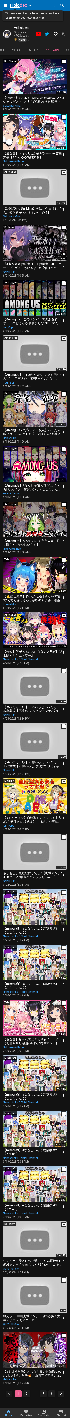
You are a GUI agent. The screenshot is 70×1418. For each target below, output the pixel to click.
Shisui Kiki (9, 271)
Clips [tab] (16, 50)
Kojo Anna (25, 28)
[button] (21, 5)
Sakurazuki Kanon (14, 161)
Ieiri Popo (8, 327)
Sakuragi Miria (12, 105)
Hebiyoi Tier (10, 438)
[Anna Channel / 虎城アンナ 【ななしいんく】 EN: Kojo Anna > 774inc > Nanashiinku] (7, 34)
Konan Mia (9, 604)
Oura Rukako (11, 1268)
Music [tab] (33, 50)
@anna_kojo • (21, 32)
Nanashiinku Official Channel (20, 659)
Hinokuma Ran (12, 548)
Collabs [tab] (52, 50)
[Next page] (61, 1394)
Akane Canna (11, 493)
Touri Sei (8, 382)
